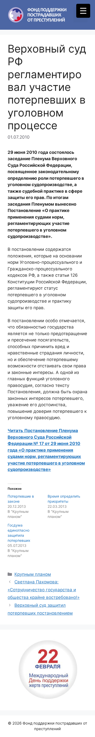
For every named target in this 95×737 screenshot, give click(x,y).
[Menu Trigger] (83, 11)
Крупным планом (32, 574)
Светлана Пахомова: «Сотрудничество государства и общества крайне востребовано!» (44, 589)
